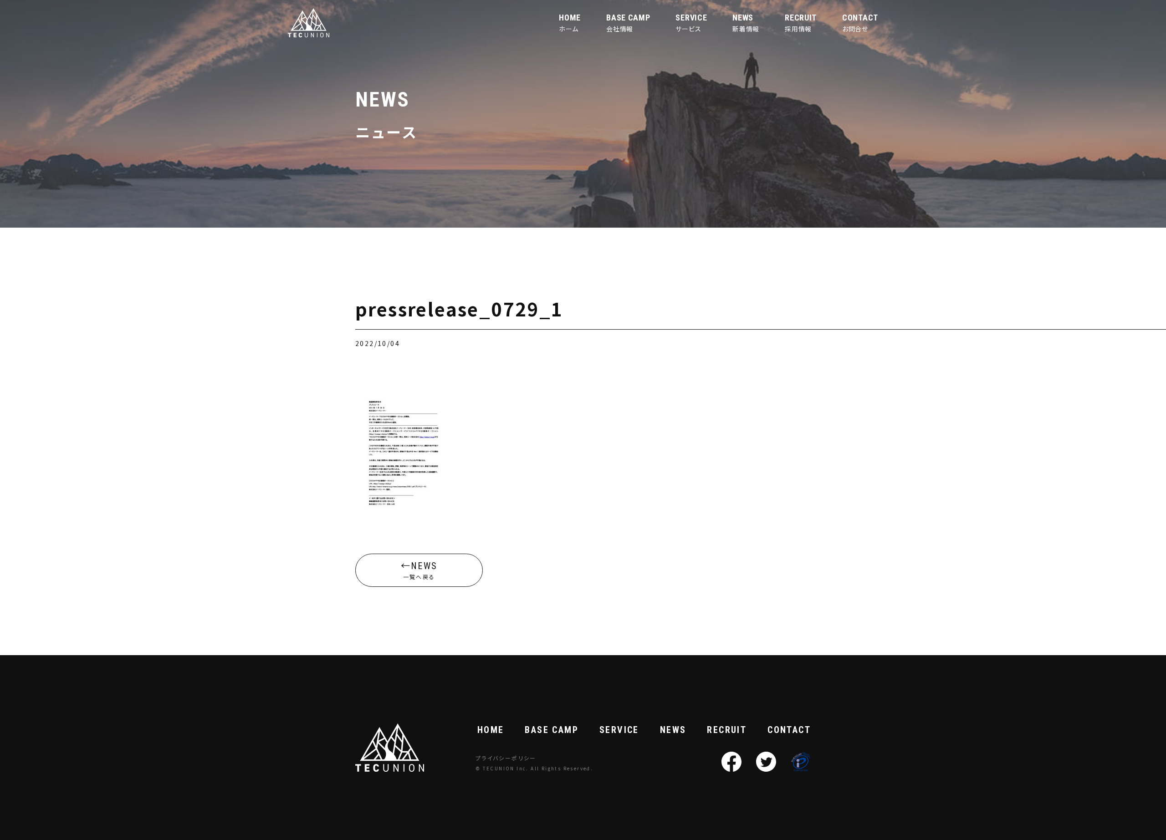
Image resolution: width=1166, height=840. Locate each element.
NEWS (673, 729)
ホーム (570, 23)
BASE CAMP (551, 729)
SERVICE (619, 729)
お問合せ (860, 23)
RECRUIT (727, 729)
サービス (691, 23)
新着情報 (745, 23)
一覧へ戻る (420, 570)
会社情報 (628, 23)
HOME (490, 729)
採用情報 (801, 23)
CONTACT (789, 729)
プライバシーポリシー (506, 758)
